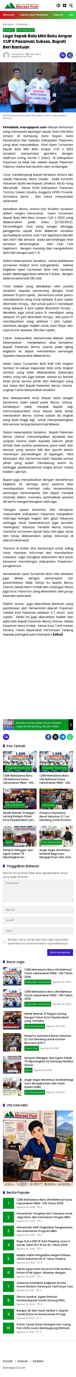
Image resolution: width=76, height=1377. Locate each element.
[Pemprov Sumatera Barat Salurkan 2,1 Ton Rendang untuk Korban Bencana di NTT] (56, 799)
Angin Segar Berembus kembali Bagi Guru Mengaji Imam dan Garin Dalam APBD (55, 853)
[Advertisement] (38, 678)
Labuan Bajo (48, 805)
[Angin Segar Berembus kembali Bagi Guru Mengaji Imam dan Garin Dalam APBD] (56, 836)
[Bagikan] (70, 55)
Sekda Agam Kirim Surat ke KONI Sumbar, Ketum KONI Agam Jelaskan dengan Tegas (44, 1270)
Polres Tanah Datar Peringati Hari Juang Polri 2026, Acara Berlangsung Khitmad (44, 1326)
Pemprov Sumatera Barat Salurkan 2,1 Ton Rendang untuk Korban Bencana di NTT (55, 816)
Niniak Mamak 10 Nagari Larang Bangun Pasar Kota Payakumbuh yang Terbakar (19, 816)
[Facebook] (48, 737)
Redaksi (38, 1361)
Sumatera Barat (25, 29)
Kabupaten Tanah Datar (18, 767)
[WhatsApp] (70, 737)
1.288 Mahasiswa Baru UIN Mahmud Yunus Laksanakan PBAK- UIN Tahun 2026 (18, 779)
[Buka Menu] (64, 5)
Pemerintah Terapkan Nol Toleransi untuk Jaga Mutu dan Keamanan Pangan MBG (44, 1215)
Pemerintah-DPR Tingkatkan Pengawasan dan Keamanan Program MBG (44, 1229)
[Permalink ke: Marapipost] (7, 55)
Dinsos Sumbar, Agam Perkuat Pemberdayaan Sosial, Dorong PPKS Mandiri (40, 1298)
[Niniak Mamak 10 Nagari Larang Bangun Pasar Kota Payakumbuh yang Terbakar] (20, 799)
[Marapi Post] (21, 5)
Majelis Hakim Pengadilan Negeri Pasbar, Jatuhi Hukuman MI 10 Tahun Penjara (44, 1257)
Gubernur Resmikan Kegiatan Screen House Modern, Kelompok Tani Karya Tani (45, 1284)
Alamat (23, 1361)
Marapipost (17, 54)
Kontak (8, 1361)
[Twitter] (55, 737)
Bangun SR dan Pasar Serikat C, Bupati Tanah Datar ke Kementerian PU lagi (42, 1312)
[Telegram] (63, 737)
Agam (9, 842)
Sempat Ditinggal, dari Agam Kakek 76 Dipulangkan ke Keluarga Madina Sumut (19, 853)
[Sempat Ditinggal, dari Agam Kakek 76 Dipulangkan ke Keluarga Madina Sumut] (20, 836)
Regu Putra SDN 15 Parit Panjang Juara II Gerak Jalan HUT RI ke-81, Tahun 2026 (43, 1243)
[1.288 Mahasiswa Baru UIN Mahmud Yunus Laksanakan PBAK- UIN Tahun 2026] (20, 761)
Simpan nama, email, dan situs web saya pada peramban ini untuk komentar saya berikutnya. (38, 941)
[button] (58, 5)
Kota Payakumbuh (15, 805)
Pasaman (9, 29)
